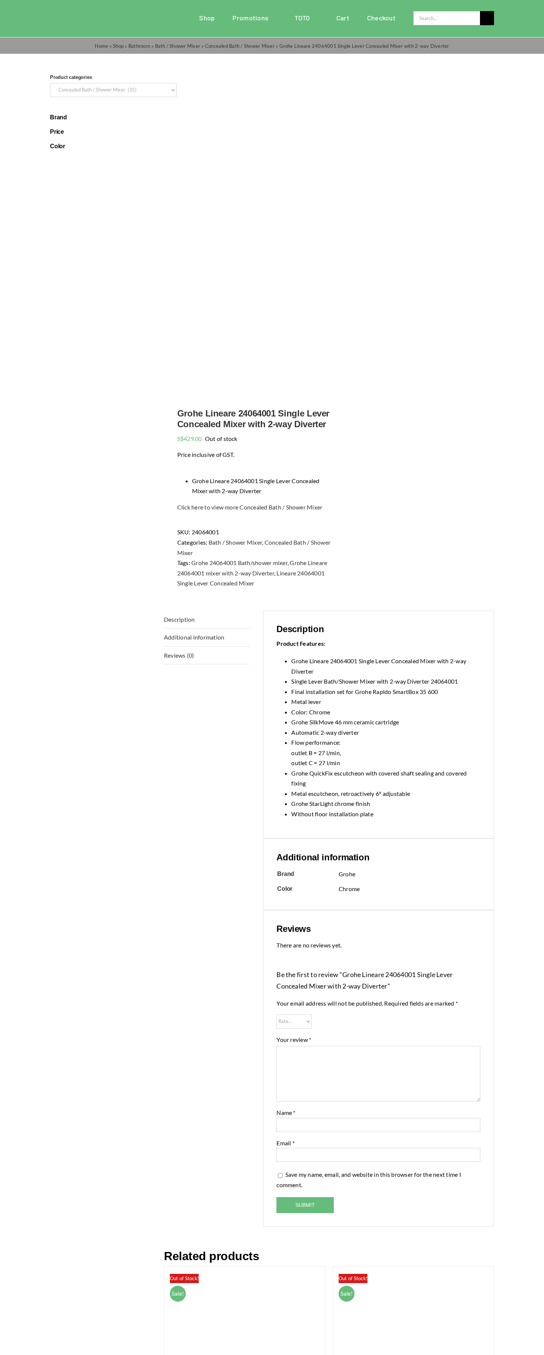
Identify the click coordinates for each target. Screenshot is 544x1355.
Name (285, 1112)
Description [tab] (179, 619)
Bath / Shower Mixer (178, 46)
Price (57, 132)
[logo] (69, 13)
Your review (293, 1039)
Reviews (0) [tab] (179, 655)
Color (57, 146)
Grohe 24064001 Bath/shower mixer (239, 562)
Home (101, 46)
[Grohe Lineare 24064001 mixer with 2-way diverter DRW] (243, 231)
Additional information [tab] (194, 637)
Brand (58, 117)
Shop (118, 46)
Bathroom (139, 46)
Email (285, 1142)
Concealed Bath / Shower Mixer (240, 46)
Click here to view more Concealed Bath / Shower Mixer (250, 507)
